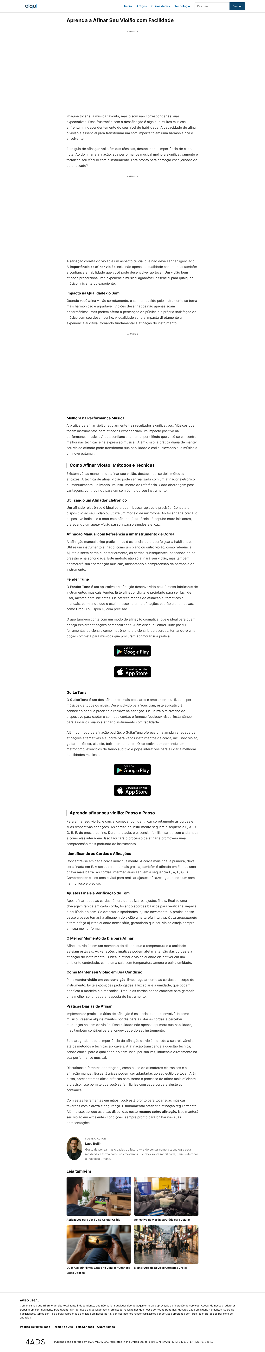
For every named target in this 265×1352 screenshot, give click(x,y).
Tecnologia (182, 6)
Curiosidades (160, 6)
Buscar (237, 6)
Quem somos (106, 1326)
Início (128, 6)
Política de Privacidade (35, 1326)
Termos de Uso (63, 1326)
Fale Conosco (85, 1326)
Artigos (141, 6)
